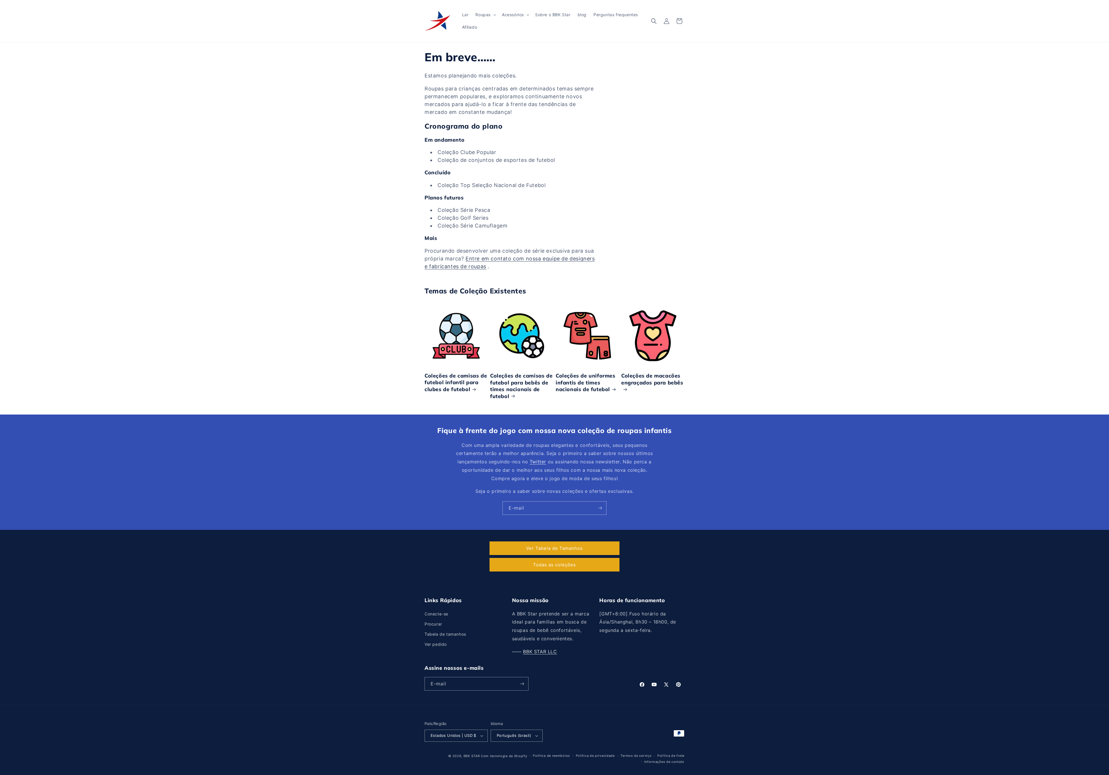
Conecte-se (436, 613)
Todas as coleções (554, 564)
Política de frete (670, 756)
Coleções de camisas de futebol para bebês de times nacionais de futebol (521, 385)
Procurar (433, 624)
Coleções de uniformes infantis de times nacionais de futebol (585, 382)
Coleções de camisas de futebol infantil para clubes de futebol (456, 382)
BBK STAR (472, 756)
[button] (485, 15)
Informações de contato (664, 762)
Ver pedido (436, 644)
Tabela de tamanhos (445, 634)
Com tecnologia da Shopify (504, 756)
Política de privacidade (595, 756)
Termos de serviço (636, 756)
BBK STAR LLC (540, 651)
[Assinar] (599, 508)
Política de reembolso (551, 756)
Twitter (538, 462)
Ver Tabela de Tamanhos (554, 548)
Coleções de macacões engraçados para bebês (652, 379)
